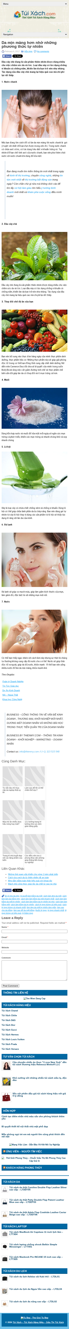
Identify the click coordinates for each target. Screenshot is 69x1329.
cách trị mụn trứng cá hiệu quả (48, 904)
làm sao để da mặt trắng (23, 910)
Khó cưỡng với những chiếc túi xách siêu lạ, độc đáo (40, 1079)
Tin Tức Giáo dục (10, 686)
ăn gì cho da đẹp (12, 896)
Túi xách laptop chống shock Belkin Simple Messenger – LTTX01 (33, 1245)
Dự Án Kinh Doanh (11, 690)
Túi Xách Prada (9, 1044)
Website (5, 947)
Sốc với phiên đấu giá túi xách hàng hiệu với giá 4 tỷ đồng (39, 1094)
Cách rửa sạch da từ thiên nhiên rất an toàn (28, 877)
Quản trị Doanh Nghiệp (12, 681)
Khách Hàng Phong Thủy (24, 1167)
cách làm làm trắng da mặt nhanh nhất (37, 899)
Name (5, 927)
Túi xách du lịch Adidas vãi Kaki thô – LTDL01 (34, 1276)
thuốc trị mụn (41, 910)
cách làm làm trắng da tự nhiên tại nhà (38, 902)
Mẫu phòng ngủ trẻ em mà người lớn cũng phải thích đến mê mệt (33, 1135)
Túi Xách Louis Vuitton (13, 1039)
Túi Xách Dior (8, 1025)
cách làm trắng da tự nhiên (22, 904)
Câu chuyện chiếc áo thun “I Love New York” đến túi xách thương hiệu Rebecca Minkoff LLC (40, 1063)
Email (5, 937)
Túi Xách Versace (10, 1049)
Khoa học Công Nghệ (12, 699)
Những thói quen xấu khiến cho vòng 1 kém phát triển (33, 874)
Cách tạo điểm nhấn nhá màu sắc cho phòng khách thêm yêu (33, 1117)
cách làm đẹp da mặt (52, 896)
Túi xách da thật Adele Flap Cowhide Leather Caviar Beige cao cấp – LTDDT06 (37, 1213)
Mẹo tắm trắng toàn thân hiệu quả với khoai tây (30, 880)
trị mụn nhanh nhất (56, 910)
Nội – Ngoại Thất (10, 695)
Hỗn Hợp (28, 51)
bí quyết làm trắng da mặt (31, 896)
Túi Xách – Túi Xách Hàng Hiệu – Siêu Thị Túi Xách (38, 1322)
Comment (6, 958)
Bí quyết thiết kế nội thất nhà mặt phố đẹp (25, 1126)
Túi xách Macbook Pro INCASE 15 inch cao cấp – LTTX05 (36, 1258)
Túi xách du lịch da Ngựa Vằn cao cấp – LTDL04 (35, 1289)
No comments (43, 51)
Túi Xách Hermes (10, 1034)
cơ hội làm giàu (23, 188)
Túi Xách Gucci (9, 1030)
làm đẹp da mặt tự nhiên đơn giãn (41, 907)
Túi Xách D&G (9, 1020)
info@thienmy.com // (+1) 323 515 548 (39, 751)
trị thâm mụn (27, 913)
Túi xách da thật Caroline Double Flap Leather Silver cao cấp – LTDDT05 (38, 1188)
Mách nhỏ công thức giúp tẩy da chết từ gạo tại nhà (32, 884)
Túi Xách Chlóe (9, 1015)
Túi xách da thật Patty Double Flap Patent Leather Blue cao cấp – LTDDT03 (36, 1201)
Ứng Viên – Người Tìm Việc (24, 1151)
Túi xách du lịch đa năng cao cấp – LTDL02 (33, 1301)
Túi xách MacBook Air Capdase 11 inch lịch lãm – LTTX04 (36, 1233)
